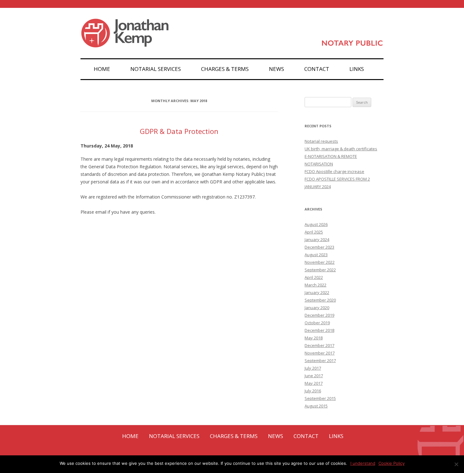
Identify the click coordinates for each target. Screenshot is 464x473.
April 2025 (314, 232)
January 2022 (317, 292)
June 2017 (314, 375)
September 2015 (320, 398)
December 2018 (319, 330)
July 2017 (313, 368)
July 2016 (313, 391)
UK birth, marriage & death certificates (341, 149)
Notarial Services (155, 68)
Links (356, 68)
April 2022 (314, 277)
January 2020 (317, 307)
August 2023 (316, 254)
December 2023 (319, 247)
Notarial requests (321, 141)
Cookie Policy (391, 463)
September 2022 (320, 270)
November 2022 (320, 262)
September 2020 (320, 300)
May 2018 (314, 338)
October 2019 (317, 323)
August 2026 (316, 224)
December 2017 (319, 345)
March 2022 (315, 285)
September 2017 (320, 360)
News (276, 68)
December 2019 (319, 315)
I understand (362, 463)
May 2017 (314, 383)
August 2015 (316, 406)
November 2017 (320, 353)
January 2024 (317, 239)
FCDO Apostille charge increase (334, 171)
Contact (316, 68)
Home (102, 68)
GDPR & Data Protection (179, 131)
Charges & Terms (225, 68)
